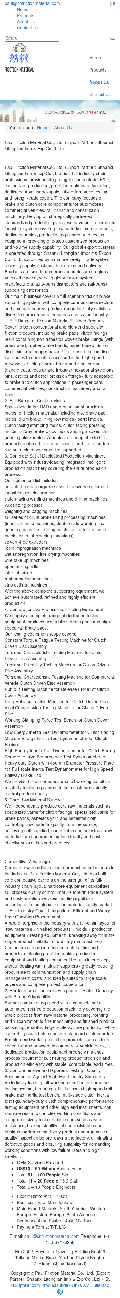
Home (23, 9)
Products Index (55, 1285)
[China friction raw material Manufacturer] (19, 56)
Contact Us (27, 28)
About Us (26, 21)
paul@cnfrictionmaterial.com (32, 3)
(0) (112, 3)
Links (77, 1285)
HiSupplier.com (25, 1285)
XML (88, 1285)
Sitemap (101, 1285)
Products (25, 15)
